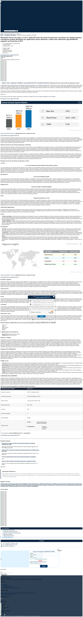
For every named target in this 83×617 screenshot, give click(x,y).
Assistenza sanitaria (11, 9)
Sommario (4, 82)
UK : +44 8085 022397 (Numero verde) (28, 3)
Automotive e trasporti (12, 12)
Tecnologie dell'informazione (13, 8)
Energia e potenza (11, 14)
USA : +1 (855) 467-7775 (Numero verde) (11, 3)
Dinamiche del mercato (9, 530)
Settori (5, 7)
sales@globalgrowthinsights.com (9, 545)
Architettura (10, 19)
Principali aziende (7, 534)
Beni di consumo (10, 20)
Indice (8, 82)
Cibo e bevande (10, 13)
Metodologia (20, 82)
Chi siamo (6, 25)
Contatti (6, 28)
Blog (5, 23)
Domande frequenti (8, 537)
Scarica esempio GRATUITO (30, 82)
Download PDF (4, 574)
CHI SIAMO (6, 585)
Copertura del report (8, 535)
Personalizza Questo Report (43, 82)
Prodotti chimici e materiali (13, 18)
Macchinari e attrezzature (12, 11)
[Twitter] (1, 598)
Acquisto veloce (8, 56)
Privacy (50, 319)
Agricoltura (9, 16)
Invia (41, 316)
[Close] (59, 550)
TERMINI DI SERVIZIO (9, 586)
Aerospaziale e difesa (11, 15)
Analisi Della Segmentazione (10, 531)
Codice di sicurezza (34, 561)
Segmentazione (13, 82)
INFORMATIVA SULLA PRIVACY (11, 587)
